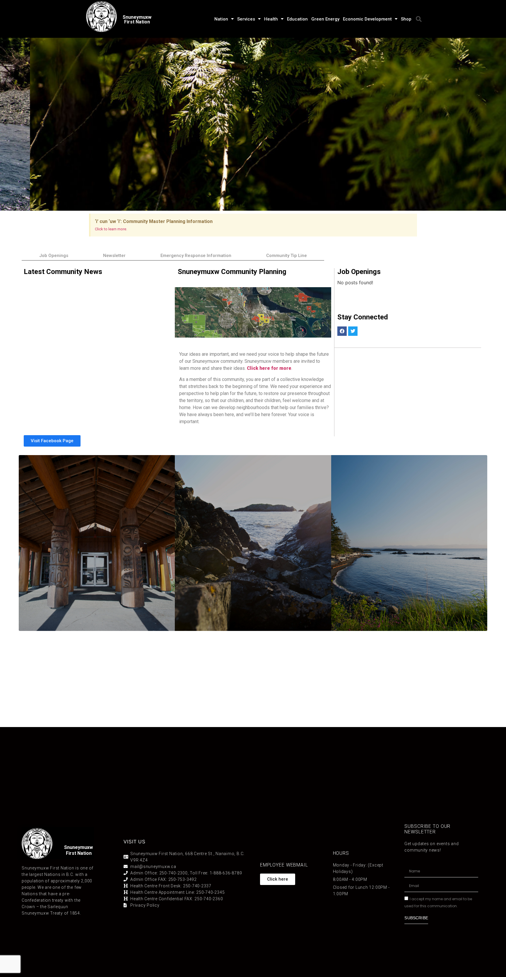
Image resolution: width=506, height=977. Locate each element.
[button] (419, 19)
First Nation (79, 853)
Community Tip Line (286, 255)
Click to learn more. (111, 229)
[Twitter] (353, 331)
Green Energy (325, 19)
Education (297, 19)
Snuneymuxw (78, 847)
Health (271, 19)
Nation (221, 19)
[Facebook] (342, 331)
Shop (406, 19)
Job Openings (53, 255)
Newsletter (114, 255)
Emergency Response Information (195, 255)
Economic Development (367, 19)
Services (246, 19)
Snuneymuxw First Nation (137, 19)
